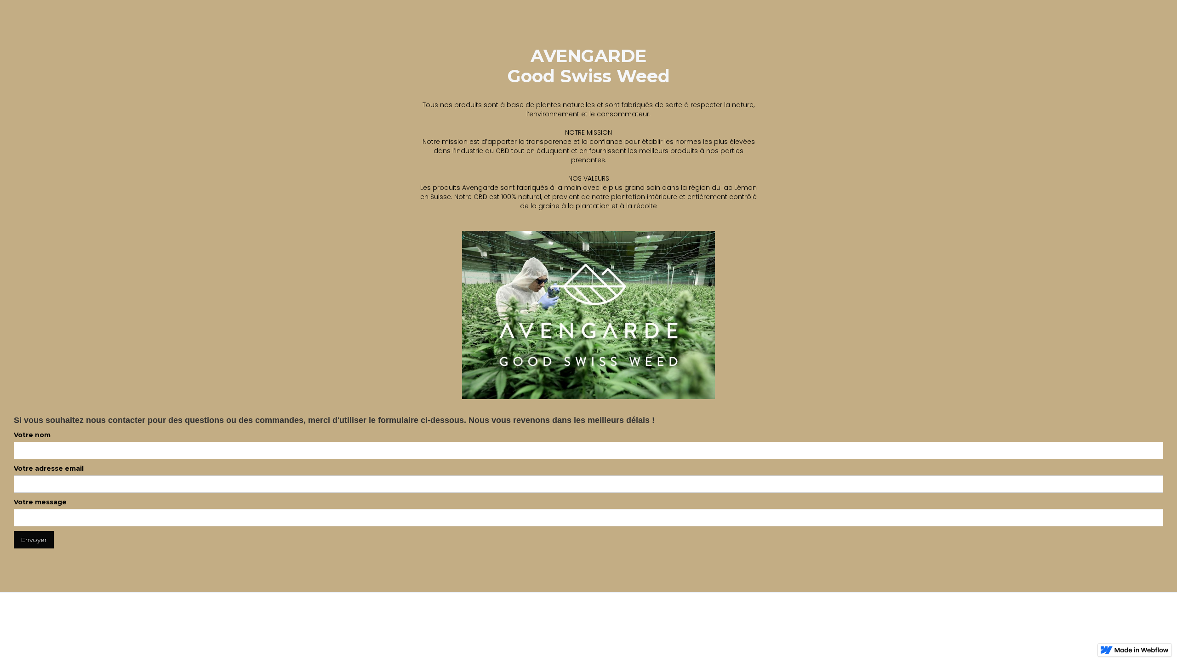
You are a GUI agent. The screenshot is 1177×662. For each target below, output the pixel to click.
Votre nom (32, 435)
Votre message (40, 502)
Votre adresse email (49, 468)
